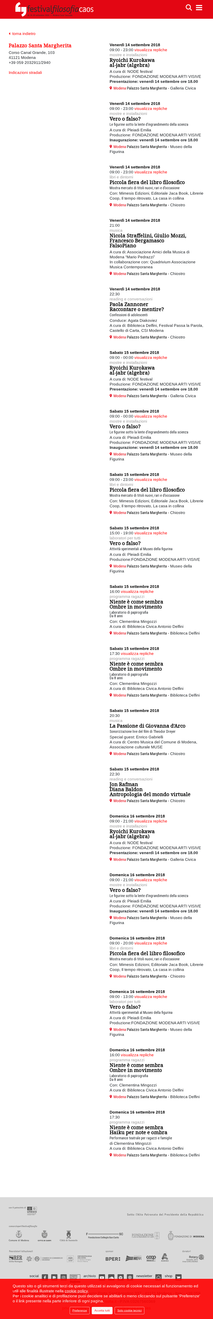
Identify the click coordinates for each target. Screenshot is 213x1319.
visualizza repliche (150, 50)
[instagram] (64, 1277)
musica (116, 230)
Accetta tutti (102, 1310)
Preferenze (79, 1310)
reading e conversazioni (131, 299)
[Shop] (178, 1277)
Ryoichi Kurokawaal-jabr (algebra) (132, 62)
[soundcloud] (111, 1277)
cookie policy (76, 1291)
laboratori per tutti (125, 538)
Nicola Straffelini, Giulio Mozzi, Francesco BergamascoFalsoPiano (148, 240)
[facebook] (45, 1277)
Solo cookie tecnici (129, 1310)
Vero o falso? (125, 118)
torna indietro (23, 33)
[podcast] (130, 1277)
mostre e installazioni (128, 55)
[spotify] (121, 1277)
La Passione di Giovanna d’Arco (148, 725)
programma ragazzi (127, 596)
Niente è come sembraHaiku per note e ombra (138, 1130)
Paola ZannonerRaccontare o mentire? (137, 306)
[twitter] (54, 1277)
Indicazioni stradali (25, 72)
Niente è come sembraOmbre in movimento (136, 604)
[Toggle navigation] (199, 7)
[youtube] (102, 1277)
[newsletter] (158, 1277)
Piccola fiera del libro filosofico (147, 182)
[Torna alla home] (54, 9)
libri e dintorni (121, 177)
